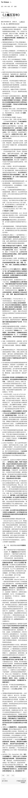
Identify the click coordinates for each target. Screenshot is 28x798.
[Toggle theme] (11, 2)
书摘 (3, 775)
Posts (7, 12)
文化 (13, 775)
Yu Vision (5, 2)
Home (2, 12)
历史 (8, 775)
